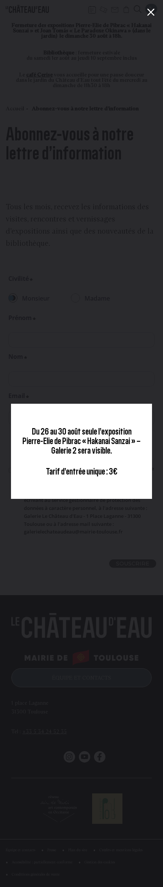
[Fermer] (151, 12)
